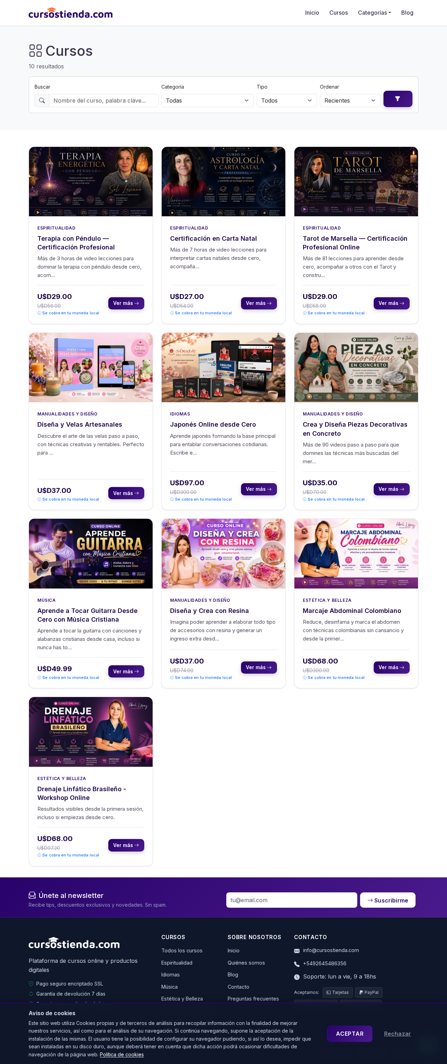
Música (46, 600)
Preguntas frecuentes (253, 999)
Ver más (123, 303)
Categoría (172, 87)
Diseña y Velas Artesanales (79, 424)
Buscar (42, 87)
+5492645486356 (324, 963)
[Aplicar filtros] (397, 99)
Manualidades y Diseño (67, 414)
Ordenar (329, 87)
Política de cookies (122, 1054)
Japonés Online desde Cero (213, 424)
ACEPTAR (350, 1033)
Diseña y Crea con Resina (209, 610)
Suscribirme (391, 900)
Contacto (238, 987)
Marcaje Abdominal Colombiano (352, 610)
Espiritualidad (56, 228)
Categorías (372, 12)
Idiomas (180, 414)
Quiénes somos (246, 963)
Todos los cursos (182, 950)
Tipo (262, 87)
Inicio (312, 12)
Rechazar (397, 1033)
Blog (407, 12)
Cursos (338, 12)
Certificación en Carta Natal (213, 238)
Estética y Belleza (327, 600)
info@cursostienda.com (331, 950)
